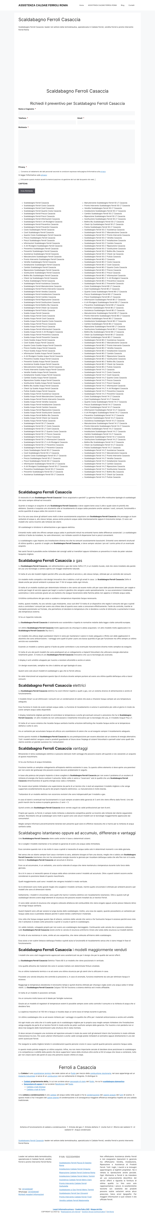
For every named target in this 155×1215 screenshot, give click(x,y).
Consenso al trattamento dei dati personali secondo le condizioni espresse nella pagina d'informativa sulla (63, 172)
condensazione (93, 1095)
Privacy (22, 167)
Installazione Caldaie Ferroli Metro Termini (77, 1176)
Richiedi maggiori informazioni (31, 1194)
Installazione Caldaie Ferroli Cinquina (74, 1169)
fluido (73, 1073)
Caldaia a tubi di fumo (36, 1089)
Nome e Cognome (27, 109)
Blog (122, 5)
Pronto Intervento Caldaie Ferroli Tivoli (75, 1197)
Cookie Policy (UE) (82, 1209)
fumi (121, 1095)
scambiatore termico (42, 1073)
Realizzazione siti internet (70, 1212)
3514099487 (27, 1189)
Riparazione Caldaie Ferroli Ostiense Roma (77, 1173)
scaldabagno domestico (113, 1081)
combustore (52, 1076)
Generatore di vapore (33, 1084)
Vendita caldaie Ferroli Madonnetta (74, 1200)
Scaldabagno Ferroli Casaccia (31, 1140)
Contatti (131, 5)
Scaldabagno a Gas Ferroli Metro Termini (76, 1190)
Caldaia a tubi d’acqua (36, 1087)
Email (81, 118)
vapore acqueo (109, 1095)
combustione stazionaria (100, 1073)
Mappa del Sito (96, 1209)
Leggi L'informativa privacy (63, 1209)
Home (81, 5)
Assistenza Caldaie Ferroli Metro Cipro (75, 1180)
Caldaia (27, 1081)
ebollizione (60, 1084)
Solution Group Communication (93, 1212)
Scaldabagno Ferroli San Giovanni (73, 1193)
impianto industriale (26, 1076)
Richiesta (23, 127)
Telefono (23, 118)
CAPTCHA (23, 184)
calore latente (53, 1098)
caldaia (53, 1095)
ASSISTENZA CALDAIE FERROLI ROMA (43, 5)
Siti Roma (110, 1212)
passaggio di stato (78, 1081)
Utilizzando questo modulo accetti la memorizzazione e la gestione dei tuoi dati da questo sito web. (58, 179)
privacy (103, 172)
